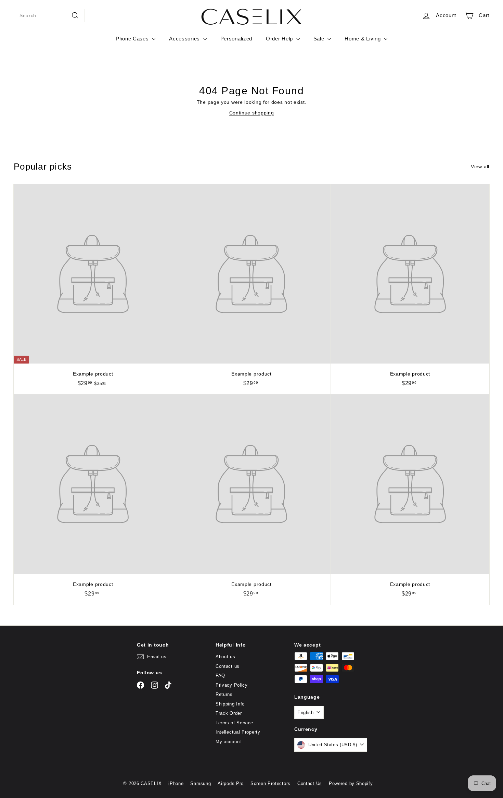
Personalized (236, 38)
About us (225, 656)
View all (480, 166)
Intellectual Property (238, 732)
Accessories (185, 38)
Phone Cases (133, 38)
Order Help (280, 38)
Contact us (228, 666)
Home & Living (363, 38)
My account (228, 741)
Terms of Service (234, 722)
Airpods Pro (231, 783)
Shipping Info (230, 704)
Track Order (229, 713)
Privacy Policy (232, 685)
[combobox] (49, 15)
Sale (319, 38)
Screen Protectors (270, 783)
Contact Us (309, 783)
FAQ (220, 675)
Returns (224, 694)
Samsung (200, 783)
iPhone (175, 783)
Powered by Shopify (351, 783)
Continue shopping (251, 112)
